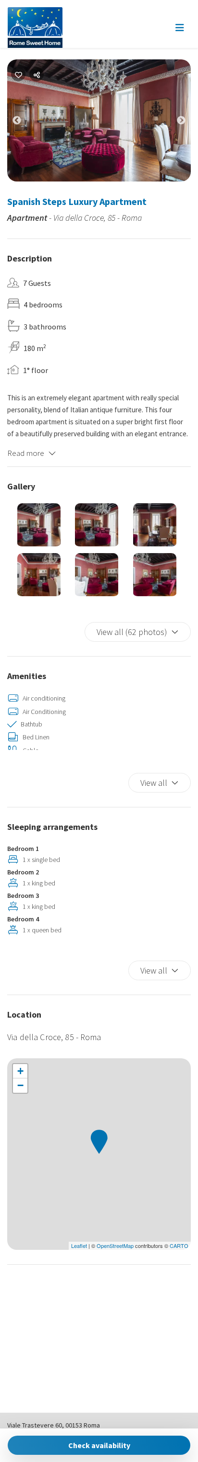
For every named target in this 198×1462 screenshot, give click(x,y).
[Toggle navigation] (179, 28)
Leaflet (79, 1245)
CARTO (179, 1245)
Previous (24, 122)
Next (188, 122)
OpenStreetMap (115, 1245)
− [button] (20, 1085)
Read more (25, 453)
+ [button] (20, 1071)
